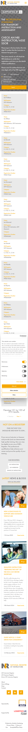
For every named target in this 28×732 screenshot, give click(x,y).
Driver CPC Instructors (14, 470)
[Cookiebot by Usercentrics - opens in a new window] (20, 336)
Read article (20, 535)
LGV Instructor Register (7, 673)
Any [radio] (5, 74)
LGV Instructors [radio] (14, 74)
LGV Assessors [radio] (8, 77)
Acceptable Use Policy (16, 727)
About (3, 682)
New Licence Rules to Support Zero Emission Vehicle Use (13, 513)
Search (13, 87)
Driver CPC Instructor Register (9, 677)
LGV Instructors (14, 464)
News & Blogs (5, 684)
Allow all (14, 386)
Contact (3, 688)
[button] (10, 416)
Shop (2, 686)
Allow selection (14, 390)
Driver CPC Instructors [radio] (10, 79)
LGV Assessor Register (7, 675)
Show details (19, 381)
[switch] (24, 366)
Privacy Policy (10, 725)
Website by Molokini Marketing (14, 723)
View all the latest (14, 482)
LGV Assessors (14, 467)
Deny (14, 394)
